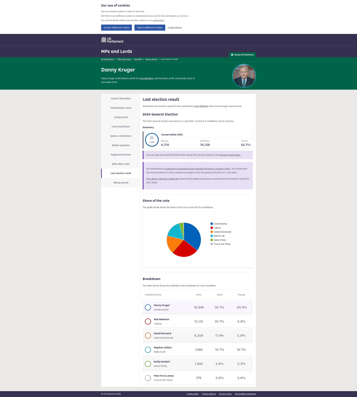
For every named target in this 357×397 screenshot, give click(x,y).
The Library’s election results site (162, 178)
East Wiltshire (146, 78)
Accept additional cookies (116, 27)
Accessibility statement (245, 394)
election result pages (229, 155)
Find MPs (138, 59)
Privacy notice (225, 394)
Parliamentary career (121, 108)
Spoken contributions (120, 136)
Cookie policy (193, 394)
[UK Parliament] (112, 40)
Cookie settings (175, 27)
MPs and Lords (116, 51)
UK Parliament (107, 59)
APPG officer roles (121, 164)
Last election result (121, 173)
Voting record (120, 117)
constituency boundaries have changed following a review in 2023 (197, 168)
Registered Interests (121, 154)
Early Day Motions (121, 126)
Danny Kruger (151, 59)
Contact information (121, 98)
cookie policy (158, 20)
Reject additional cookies (149, 27)
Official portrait (120, 182)
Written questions (121, 145)
